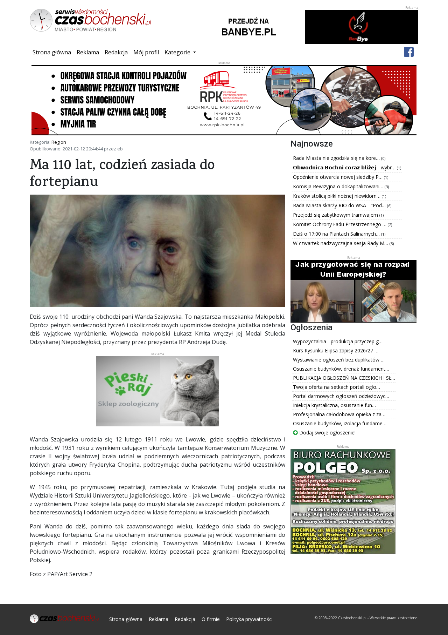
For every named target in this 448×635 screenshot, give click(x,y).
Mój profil (146, 52)
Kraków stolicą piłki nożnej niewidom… (337, 195)
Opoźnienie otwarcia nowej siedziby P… (338, 177)
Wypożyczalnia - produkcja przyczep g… (338, 341)
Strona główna (53, 52)
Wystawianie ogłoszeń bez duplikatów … (339, 359)
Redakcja (116, 52)
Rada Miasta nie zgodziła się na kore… (337, 158)
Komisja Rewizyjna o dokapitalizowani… (339, 186)
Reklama (88, 52)
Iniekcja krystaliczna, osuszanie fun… (334, 405)
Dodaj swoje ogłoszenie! (327, 432)
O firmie (211, 619)
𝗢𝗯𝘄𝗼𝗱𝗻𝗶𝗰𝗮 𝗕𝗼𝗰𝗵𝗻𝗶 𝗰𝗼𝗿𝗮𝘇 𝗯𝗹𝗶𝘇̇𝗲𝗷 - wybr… (345, 167)
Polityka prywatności (249, 619)
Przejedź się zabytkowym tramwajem (336, 214)
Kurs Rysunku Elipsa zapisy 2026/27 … (335, 350)
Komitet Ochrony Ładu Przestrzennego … (340, 224)
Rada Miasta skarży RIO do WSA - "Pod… (340, 205)
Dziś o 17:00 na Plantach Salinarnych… (337, 233)
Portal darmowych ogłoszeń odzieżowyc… (341, 396)
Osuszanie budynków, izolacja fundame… (339, 423)
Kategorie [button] (178, 52)
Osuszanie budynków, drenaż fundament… (341, 368)
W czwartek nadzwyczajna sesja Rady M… (341, 243)
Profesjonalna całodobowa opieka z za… (339, 414)
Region (58, 142)
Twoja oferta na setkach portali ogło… (336, 387)
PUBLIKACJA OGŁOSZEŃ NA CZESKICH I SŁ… (344, 377)
